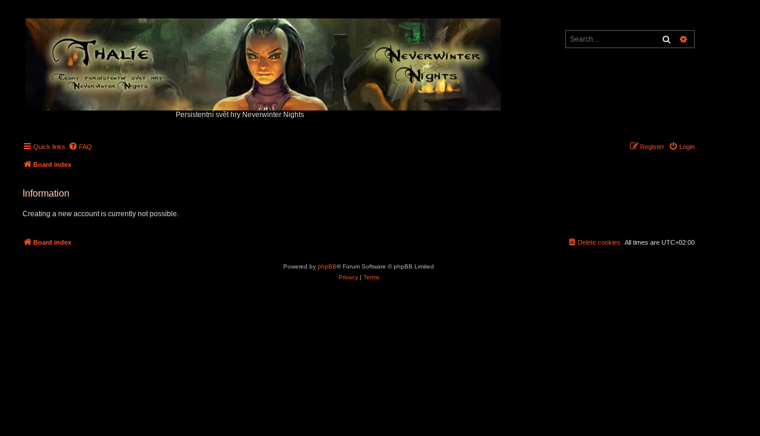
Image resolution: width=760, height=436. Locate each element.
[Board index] (264, 61)
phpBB (327, 266)
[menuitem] (80, 147)
